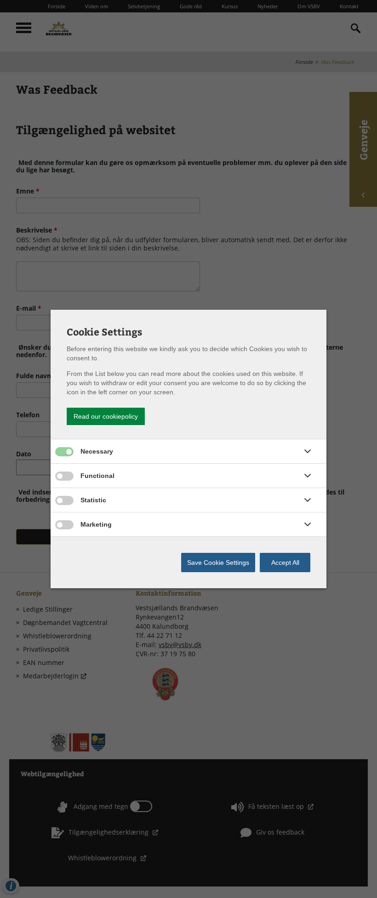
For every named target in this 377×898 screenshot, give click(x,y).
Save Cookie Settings (218, 562)
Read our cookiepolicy (106, 416)
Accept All (285, 562)
